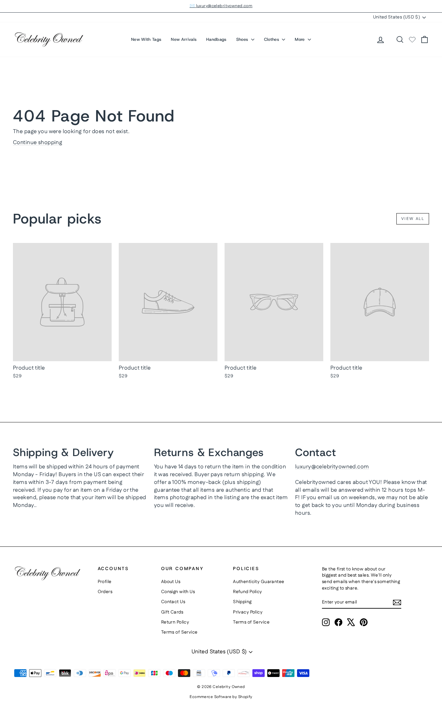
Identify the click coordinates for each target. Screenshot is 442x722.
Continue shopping (37, 142)
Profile (105, 582)
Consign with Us (178, 592)
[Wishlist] (412, 39)
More (300, 39)
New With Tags (146, 39)
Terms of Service (179, 632)
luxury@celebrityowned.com (332, 467)
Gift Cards (172, 612)
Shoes (242, 39)
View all (412, 219)
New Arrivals (183, 39)
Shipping (242, 602)
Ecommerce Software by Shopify (221, 697)
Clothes (272, 39)
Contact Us (173, 602)
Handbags (216, 39)
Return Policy (175, 622)
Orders (105, 592)
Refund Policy (247, 592)
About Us (170, 582)
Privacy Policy (247, 612)
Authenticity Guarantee (258, 582)
